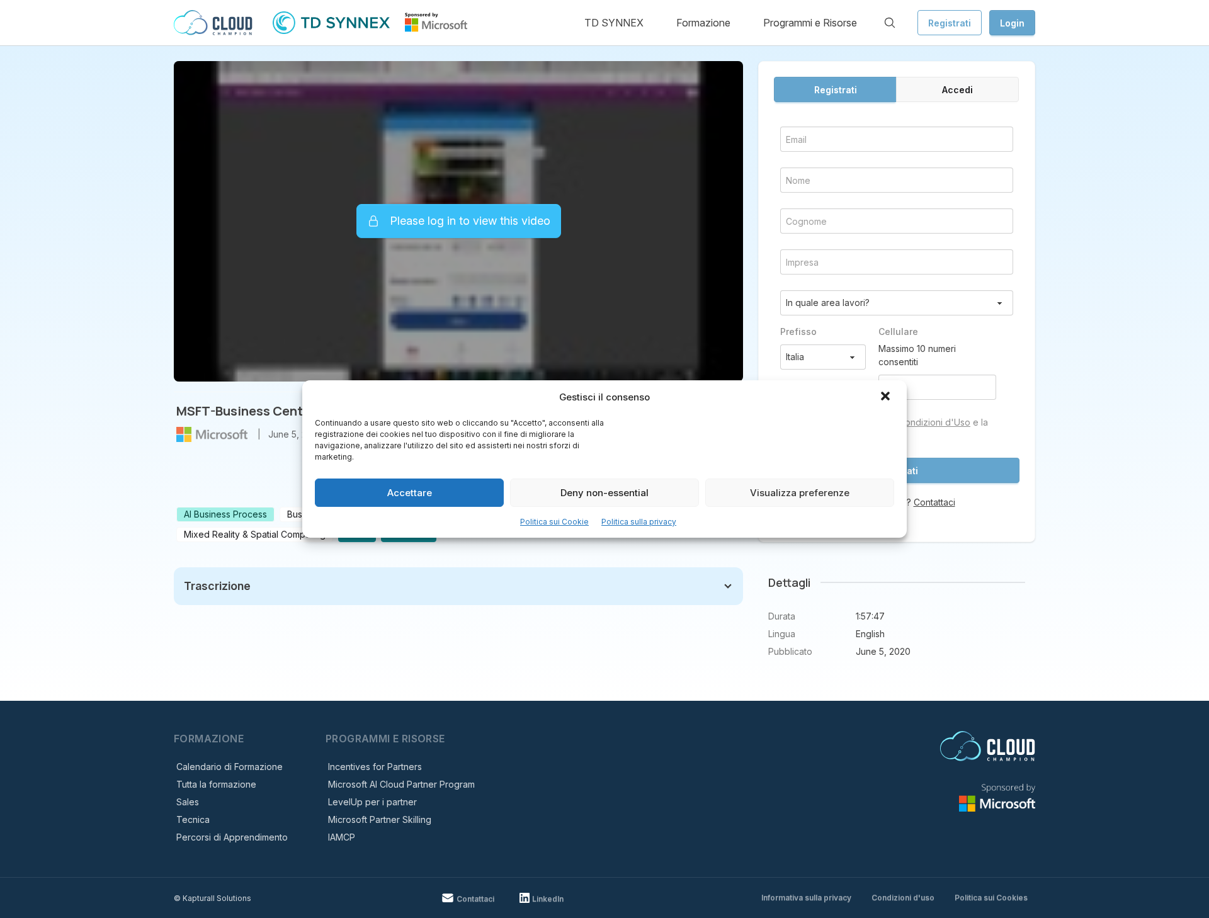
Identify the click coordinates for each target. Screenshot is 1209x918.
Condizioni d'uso (902, 897)
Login (1012, 23)
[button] (886, 397)
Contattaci (934, 502)
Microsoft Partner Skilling (379, 819)
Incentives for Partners (375, 766)
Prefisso (798, 331)
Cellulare (898, 331)
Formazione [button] (703, 22)
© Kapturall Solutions (212, 898)
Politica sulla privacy (638, 521)
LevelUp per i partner (372, 801)
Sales (187, 801)
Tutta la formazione (216, 784)
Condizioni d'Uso (934, 422)
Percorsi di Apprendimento (232, 837)
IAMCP (341, 837)
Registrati (949, 23)
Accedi (957, 89)
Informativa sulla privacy (806, 897)
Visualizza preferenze (799, 493)
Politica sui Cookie (554, 521)
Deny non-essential (604, 493)
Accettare (409, 493)
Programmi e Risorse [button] (810, 22)
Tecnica (193, 819)
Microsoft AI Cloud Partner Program (401, 784)
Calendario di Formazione (229, 766)
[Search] (889, 22)
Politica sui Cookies (991, 897)
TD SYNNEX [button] (614, 22)
